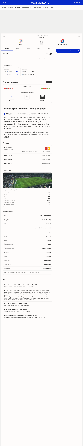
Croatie (49, 240)
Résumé (7, 48)
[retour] (4, 37)
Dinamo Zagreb (46, 248)
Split (40, 134)
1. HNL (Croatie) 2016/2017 (41, 35)
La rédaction (9, 272)
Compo (28, 48)
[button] (4, 2)
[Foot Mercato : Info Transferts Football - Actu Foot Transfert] (40, 3)
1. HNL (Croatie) (46, 220)
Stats (38, 48)
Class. (48, 48)
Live (17, 48)
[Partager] (79, 37)
